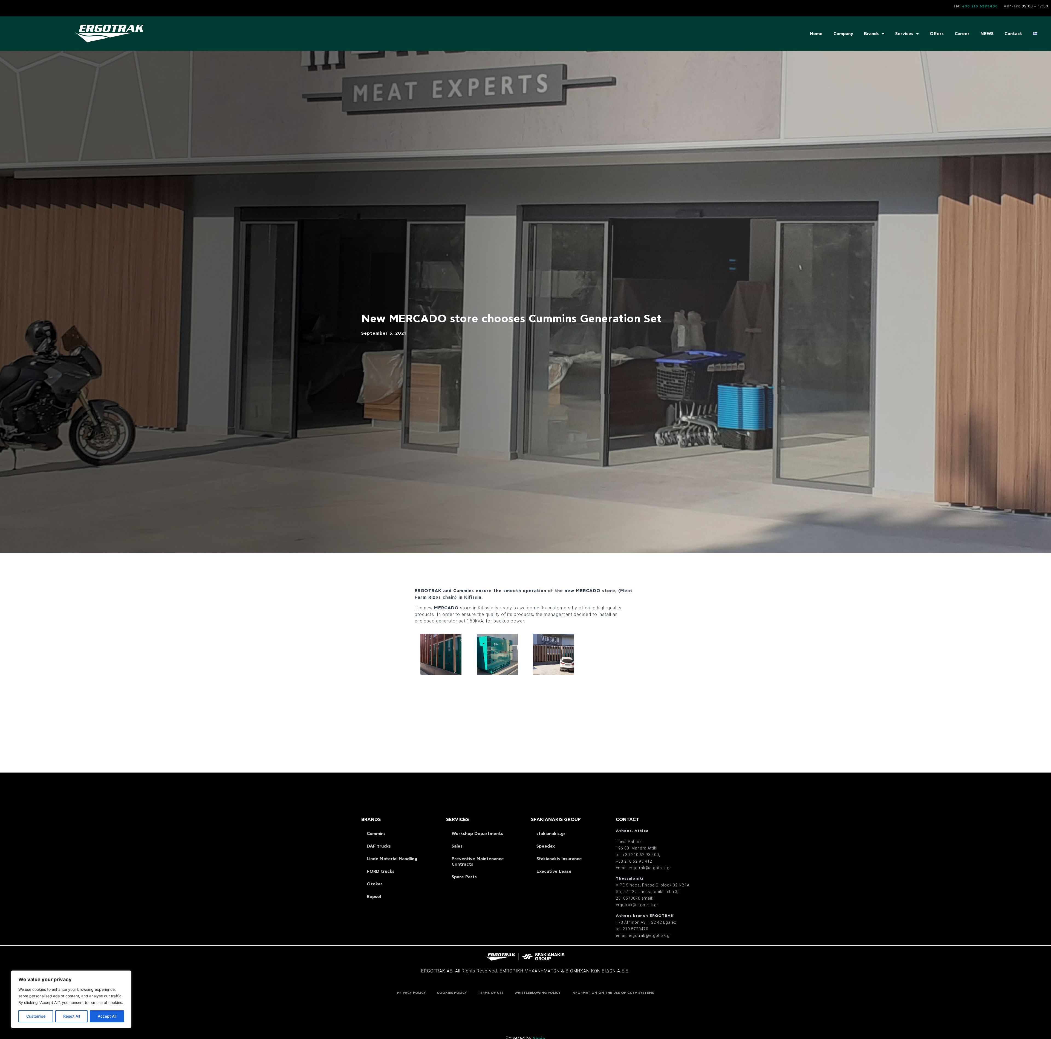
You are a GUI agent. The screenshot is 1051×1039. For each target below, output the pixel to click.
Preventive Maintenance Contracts (478, 861)
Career (962, 33)
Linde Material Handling (392, 859)
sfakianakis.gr (550, 833)
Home (816, 33)
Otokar (374, 884)
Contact (1013, 33)
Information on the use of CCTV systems (612, 992)
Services (904, 33)
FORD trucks (380, 871)
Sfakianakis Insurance (559, 859)
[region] (71, 999)
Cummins (376, 833)
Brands (871, 33)
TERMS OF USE (491, 992)
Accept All (107, 1016)
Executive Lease (553, 871)
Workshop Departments (477, 833)
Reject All (71, 1016)
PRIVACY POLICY (411, 992)
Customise (35, 1016)
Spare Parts (464, 877)
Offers (937, 33)
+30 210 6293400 (980, 6)
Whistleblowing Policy (538, 992)
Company (843, 33)
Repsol (374, 896)
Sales (457, 846)
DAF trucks (379, 846)
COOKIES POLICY (452, 992)
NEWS (987, 33)
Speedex (545, 846)
